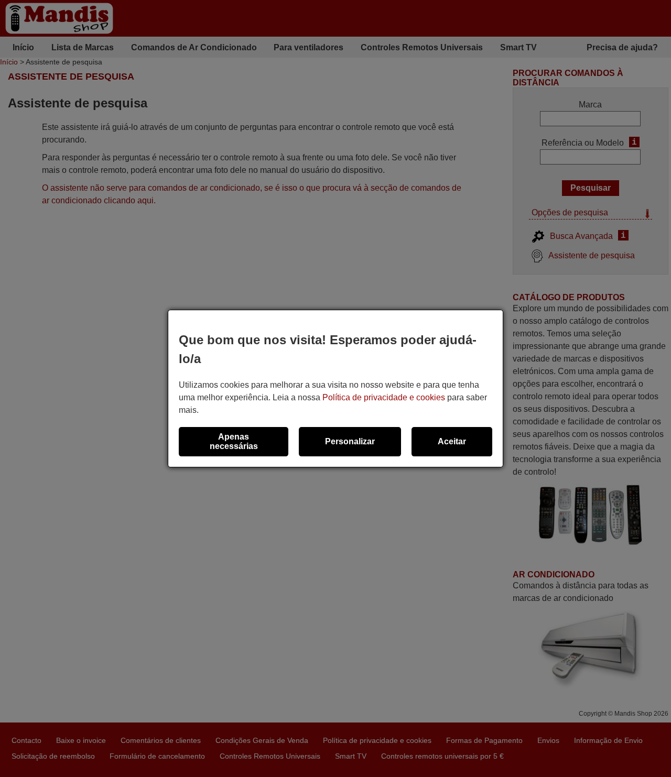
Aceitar (452, 441)
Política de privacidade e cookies (383, 397)
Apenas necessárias (234, 441)
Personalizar (350, 441)
